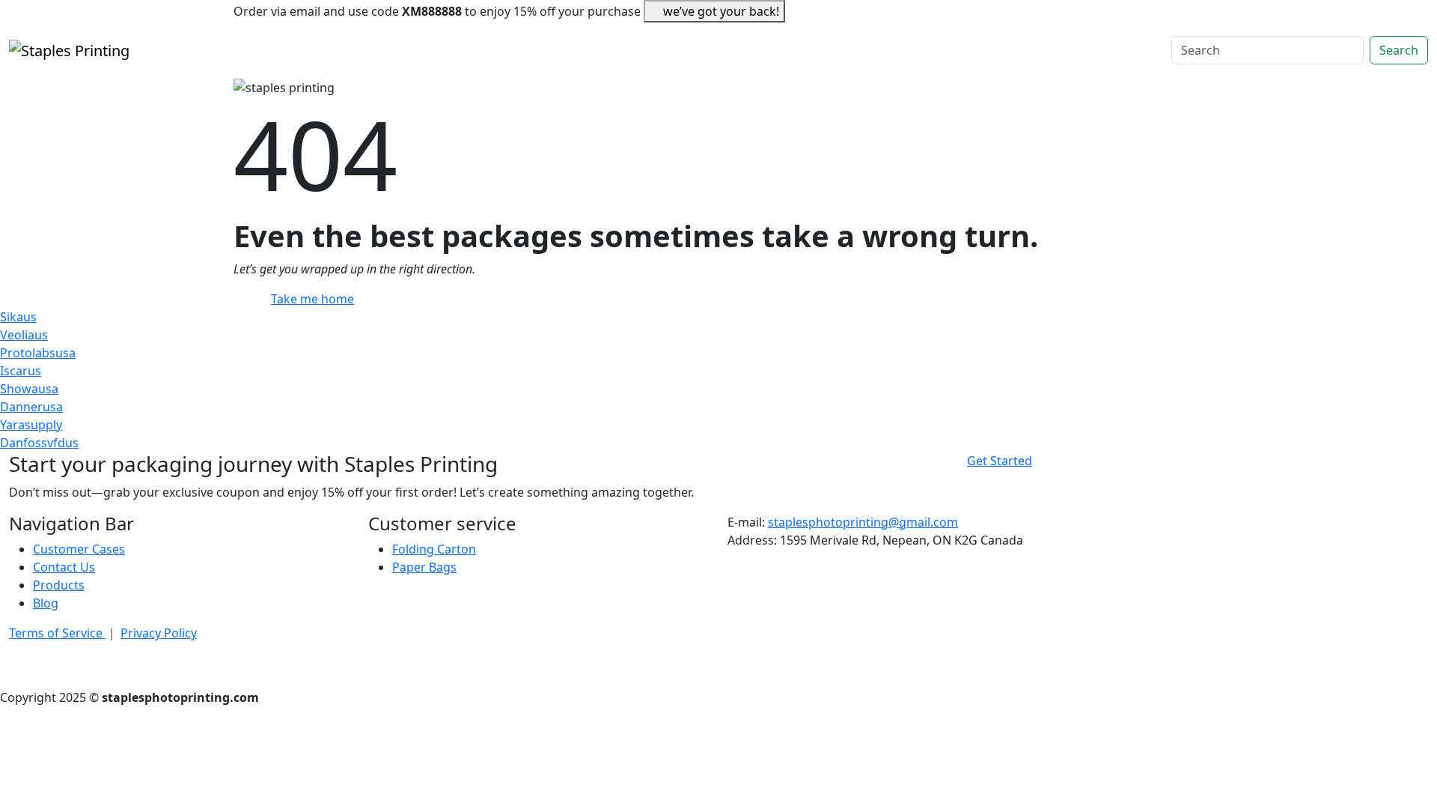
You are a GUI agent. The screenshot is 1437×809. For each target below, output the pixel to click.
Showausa (29, 389)
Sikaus (18, 317)
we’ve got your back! (721, 11)
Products (59, 585)
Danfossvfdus (39, 442)
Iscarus (20, 371)
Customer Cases (79, 549)
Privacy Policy (158, 633)
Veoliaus (24, 335)
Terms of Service (57, 633)
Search (1398, 50)
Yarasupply (31, 424)
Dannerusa (31, 407)
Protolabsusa (38, 353)
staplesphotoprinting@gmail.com (863, 522)
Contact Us (64, 567)
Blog (45, 603)
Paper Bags (424, 567)
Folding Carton (434, 549)
